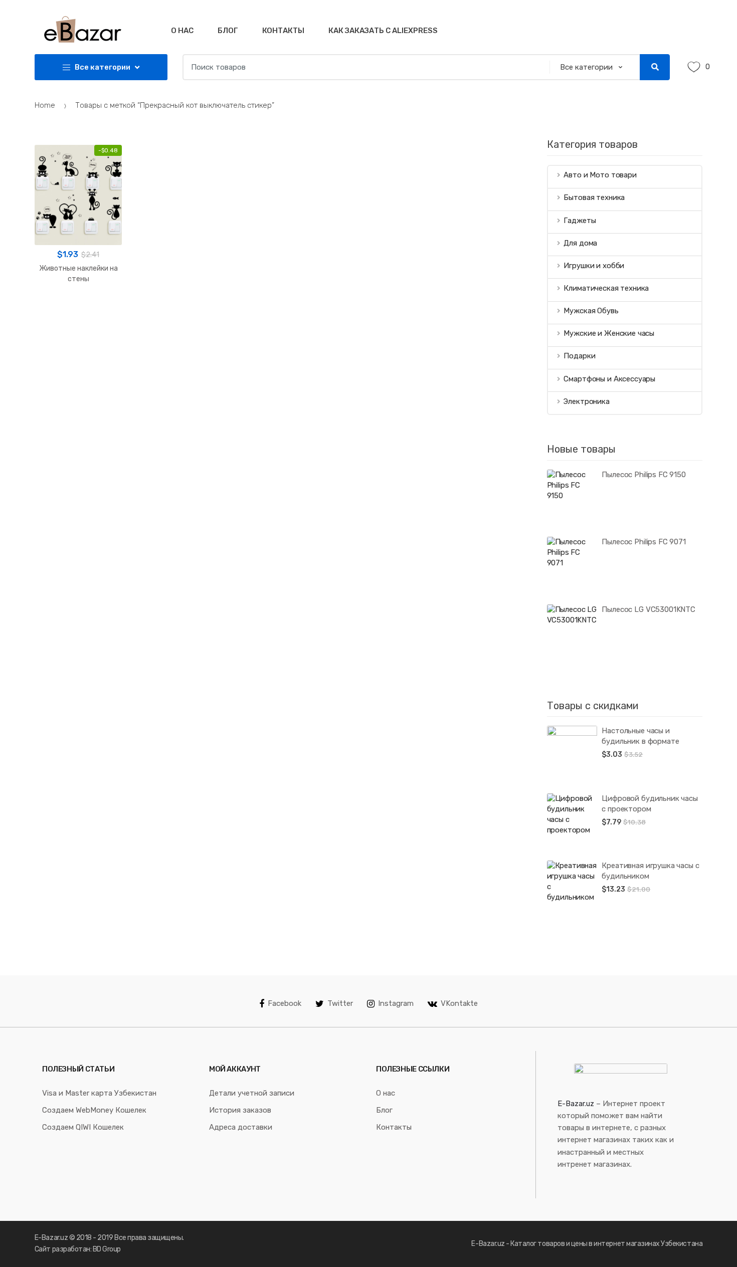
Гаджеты (580, 220)
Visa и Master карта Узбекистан (99, 1093)
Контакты (283, 30)
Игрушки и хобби (594, 265)
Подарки (579, 355)
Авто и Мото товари (600, 174)
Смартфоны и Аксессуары (609, 378)
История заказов (240, 1110)
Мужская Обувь (591, 310)
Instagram (396, 1003)
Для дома (580, 243)
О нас (182, 30)
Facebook (284, 1003)
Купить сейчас (78, 311)
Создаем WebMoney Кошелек (94, 1110)
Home (45, 105)
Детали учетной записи (251, 1093)
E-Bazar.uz (576, 1103)
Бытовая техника (594, 197)
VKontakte (459, 1003)
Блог (228, 30)
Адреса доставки (240, 1127)
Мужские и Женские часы (609, 333)
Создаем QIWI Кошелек (83, 1127)
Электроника (586, 401)
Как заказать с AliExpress (383, 30)
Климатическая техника (606, 288)
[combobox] (362, 67)
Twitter (340, 1003)
